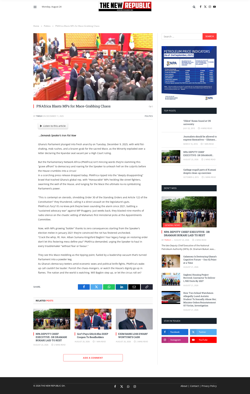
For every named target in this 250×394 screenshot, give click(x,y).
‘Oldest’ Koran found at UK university (197, 122)
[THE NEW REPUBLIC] (125, 7)
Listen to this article (54, 125)
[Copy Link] (21, 177)
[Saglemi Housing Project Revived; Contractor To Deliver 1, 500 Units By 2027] (171, 279)
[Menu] (35, 7)
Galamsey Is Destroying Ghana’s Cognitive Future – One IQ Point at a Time (199, 259)
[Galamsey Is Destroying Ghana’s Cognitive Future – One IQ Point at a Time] (171, 261)
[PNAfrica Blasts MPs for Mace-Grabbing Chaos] (93, 66)
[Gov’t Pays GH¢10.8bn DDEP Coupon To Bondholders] (93, 319)
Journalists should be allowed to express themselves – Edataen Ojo (200, 138)
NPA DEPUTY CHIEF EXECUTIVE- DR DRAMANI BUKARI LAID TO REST (51, 337)
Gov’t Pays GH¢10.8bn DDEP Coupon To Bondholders (92, 335)
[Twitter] (21, 143)
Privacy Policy (209, 386)
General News (172, 225)
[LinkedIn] (21, 151)
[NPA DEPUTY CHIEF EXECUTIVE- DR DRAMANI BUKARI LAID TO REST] (51, 319)
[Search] (194, 7)
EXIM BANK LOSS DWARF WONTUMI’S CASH (133, 335)
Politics (149, 116)
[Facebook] (21, 134)
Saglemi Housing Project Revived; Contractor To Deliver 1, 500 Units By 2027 (199, 278)
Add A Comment (93, 357)
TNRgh (39, 116)
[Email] (21, 160)
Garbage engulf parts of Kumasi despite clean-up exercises (199, 171)
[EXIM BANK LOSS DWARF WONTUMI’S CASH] (134, 319)
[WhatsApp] (21, 169)
